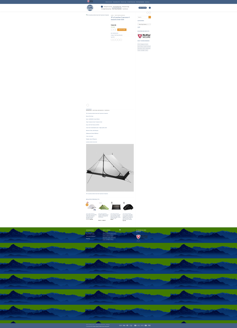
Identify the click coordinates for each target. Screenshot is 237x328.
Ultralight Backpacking (131, 1)
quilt (144, 48)
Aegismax (143, 44)
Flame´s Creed (143, 46)
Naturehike (140, 48)
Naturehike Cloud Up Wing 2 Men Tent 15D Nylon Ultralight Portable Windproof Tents (91, 216)
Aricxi (147, 44)
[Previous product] (150, 13)
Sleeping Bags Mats (116, 1)
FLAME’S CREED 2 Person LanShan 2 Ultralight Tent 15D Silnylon (103, 215)
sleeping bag (148, 48)
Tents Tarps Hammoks (140, 1)
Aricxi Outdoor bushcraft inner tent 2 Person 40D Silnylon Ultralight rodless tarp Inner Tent (115, 216)
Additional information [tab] (98, 110)
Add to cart (121, 29)
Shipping (88, 238)
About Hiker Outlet (90, 233)
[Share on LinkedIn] (121, 40)
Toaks (139, 50)
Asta (139, 46)
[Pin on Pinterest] (119, 40)
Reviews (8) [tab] (106, 110)
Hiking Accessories (108, 1)
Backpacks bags (123, 1)
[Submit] (149, 17)
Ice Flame (148, 46)
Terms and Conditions (90, 236)
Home (112, 15)
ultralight (142, 50)
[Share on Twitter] (114, 40)
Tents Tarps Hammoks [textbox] (143, 24)
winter (146, 50)
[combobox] (144, 24)
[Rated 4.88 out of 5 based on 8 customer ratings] (122, 23)
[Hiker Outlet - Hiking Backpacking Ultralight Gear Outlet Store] (92, 8)
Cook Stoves (147, 1)
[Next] (134, 213)
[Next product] (147, 13)
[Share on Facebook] (112, 40)
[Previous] (86, 213)
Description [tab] (89, 110)
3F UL (139, 44)
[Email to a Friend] (116, 40)
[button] (102, 7)
